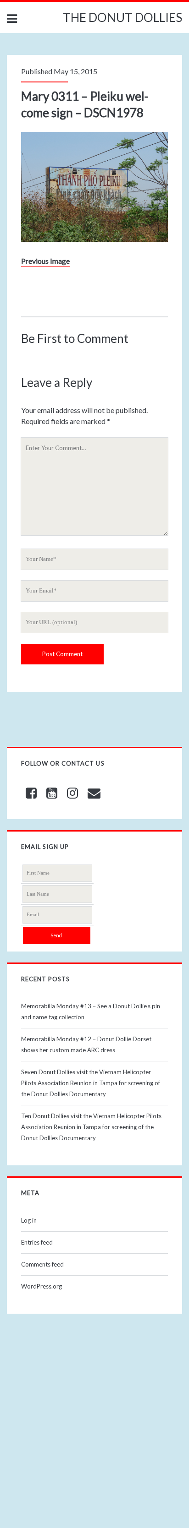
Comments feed (42, 1264)
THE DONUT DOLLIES (122, 17)
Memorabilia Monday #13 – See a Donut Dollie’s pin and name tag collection (90, 1011)
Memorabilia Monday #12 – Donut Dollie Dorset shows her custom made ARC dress (86, 1044)
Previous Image (45, 260)
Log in (29, 1220)
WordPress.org (41, 1286)
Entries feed (37, 1242)
